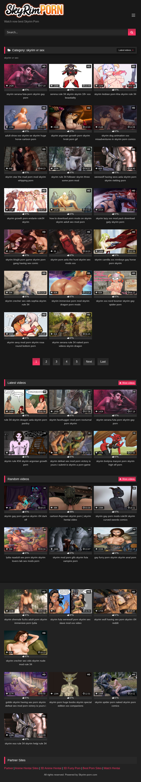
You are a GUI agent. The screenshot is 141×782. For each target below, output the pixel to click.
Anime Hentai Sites (27, 768)
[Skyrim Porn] (70, 11)
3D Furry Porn (72, 768)
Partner (9, 768)
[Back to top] (130, 771)
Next (89, 361)
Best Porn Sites (92, 768)
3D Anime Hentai (51, 768)
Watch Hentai (112, 768)
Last (103, 361)
